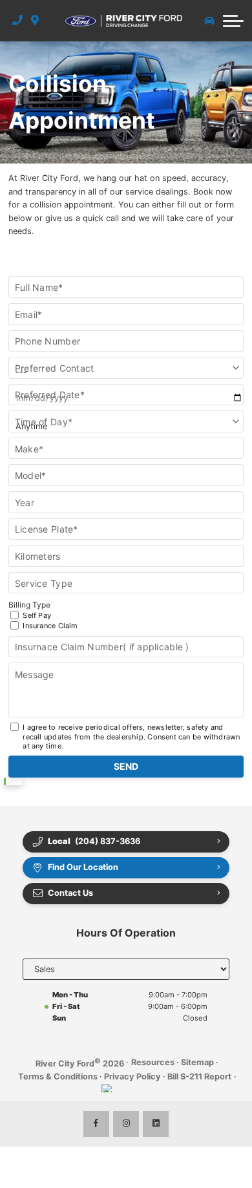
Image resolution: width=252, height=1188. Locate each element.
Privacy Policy (132, 1076)
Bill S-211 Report (199, 1076)
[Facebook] (96, 1124)
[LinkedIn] (156, 1124)
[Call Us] (17, 20)
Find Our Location (83, 867)
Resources (152, 1062)
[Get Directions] (35, 20)
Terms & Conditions (58, 1076)
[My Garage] (209, 21)
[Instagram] (126, 1124)
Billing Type (43, 615)
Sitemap (197, 1062)
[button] (233, 20)
